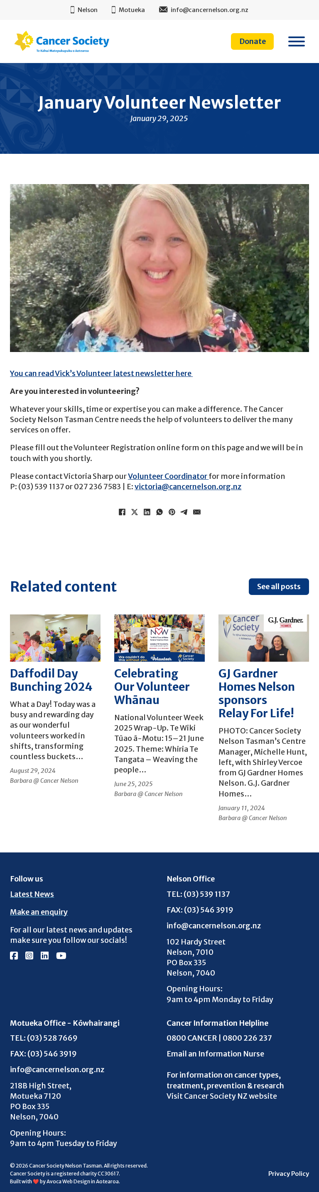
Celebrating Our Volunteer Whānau (152, 687)
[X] (134, 512)
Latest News (32, 894)
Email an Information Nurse (215, 1053)
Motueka (132, 10)
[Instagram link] (29, 956)
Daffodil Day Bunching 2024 (51, 680)
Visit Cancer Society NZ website (222, 1096)
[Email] (197, 512)
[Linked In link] (45, 956)
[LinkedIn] (147, 512)
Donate (252, 41)
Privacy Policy (288, 1173)
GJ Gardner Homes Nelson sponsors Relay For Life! (256, 693)
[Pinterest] (172, 512)
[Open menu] (296, 41)
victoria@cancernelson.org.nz (188, 486)
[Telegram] (184, 512)
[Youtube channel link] (61, 956)
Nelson (88, 10)
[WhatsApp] (159, 512)
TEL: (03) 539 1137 (198, 894)
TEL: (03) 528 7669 (44, 1038)
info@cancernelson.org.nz (214, 925)
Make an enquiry (39, 912)
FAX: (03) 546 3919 (200, 910)
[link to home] (62, 41)
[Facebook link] (14, 956)
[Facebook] (122, 512)
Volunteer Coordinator (168, 476)
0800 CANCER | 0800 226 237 (219, 1038)
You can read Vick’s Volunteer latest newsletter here (101, 373)
